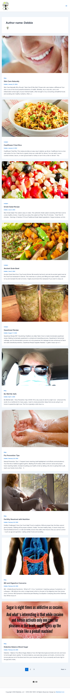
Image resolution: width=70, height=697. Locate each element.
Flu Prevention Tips (12, 455)
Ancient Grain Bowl (11, 268)
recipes (6, 142)
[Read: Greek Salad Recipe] (35, 180)
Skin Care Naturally (11, 81)
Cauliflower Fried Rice (13, 145)
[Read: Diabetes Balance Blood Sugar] (35, 620)
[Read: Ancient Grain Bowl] (35, 241)
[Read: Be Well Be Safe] (35, 367)
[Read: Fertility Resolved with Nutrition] (35, 492)
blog (5, 78)
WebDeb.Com (60, 692)
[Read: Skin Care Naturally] (35, 54)
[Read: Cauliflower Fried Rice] (35, 118)
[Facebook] (33, 682)
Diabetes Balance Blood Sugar (16, 647)
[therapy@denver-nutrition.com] (36, 682)
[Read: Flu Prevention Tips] (35, 428)
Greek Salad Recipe (12, 207)
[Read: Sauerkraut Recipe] (35, 303)
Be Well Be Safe (10, 394)
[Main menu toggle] (66, 6)
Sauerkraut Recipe (11, 330)
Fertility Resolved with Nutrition (17, 519)
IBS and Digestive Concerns (15, 583)
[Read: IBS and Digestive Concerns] (35, 556)
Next (63, 669)
